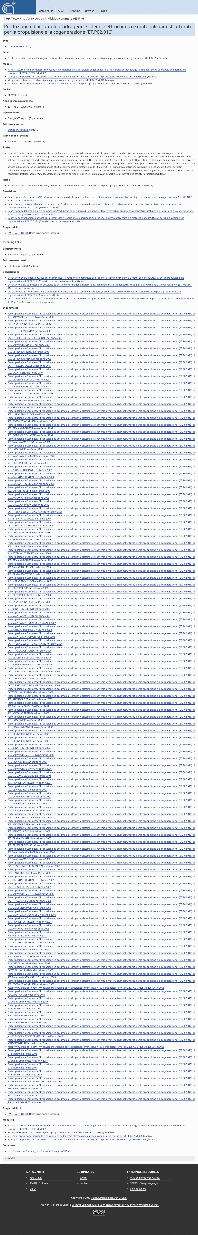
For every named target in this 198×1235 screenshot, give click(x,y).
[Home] (18, 7)
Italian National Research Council (109, 1197)
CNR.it (103, 11)
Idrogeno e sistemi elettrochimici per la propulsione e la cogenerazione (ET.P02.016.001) (56, 80)
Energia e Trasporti (18, 118)
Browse (89, 11)
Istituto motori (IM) (18, 129)
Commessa (14, 46)
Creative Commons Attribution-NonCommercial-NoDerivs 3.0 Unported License (115, 1204)
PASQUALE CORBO (18, 233)
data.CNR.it (46, 11)
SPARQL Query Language (144, 1183)
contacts (84, 1183)
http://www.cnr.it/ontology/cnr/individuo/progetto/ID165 (39, 1151)
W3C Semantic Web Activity (145, 1177)
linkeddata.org (138, 1188)
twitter (83, 1177)
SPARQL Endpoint (69, 11)
